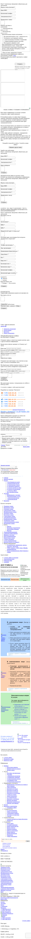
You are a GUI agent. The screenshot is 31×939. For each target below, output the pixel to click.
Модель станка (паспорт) (8, 7)
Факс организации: (6, 248)
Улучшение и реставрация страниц (13, 38)
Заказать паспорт (5, 465)
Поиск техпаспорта (9, 333)
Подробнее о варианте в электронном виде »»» (17, 654)
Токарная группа (5, 867)
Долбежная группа (6, 877)
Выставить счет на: (6, 215)
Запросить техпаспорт (10, 329)
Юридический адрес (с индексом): (10, 231)
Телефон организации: (7, 245)
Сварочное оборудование (7, 889)
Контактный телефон (6, 13)
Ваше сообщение (5, 165)
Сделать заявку (26, 920)
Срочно (4, 280)
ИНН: (3, 225)
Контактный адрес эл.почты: (9, 273)
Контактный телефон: (6, 270)
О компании (4, 906)
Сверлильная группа (6, 871)
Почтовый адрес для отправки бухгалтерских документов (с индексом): (13, 238)
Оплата (3, 902)
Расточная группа (5, 876)
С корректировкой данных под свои (13, 41)
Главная (3, 445)
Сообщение (4, 377)
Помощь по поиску (7, 843)
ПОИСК (3, 434)
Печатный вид (5, 32)
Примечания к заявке (6, 19)
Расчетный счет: (5, 263)
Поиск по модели (6, 844)
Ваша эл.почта (5, 351)
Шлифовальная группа (7, 873)
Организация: (5, 221)
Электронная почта (6, 16)
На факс (5, 283)
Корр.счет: (4, 260)
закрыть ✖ (3, 326)
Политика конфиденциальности (9, 897)
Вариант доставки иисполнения (6, 26)
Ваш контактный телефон (8, 350)
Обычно (4, 278)
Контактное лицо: (6, 266)
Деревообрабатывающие (7, 887)
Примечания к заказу (6, 195)
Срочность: (4, 277)
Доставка (3, 903)
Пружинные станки (6, 884)
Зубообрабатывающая (6, 880)
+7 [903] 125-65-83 (6, 917)
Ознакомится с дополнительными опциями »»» (20, 722)
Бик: (2, 257)
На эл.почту (12, 283)
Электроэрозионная (6, 883)
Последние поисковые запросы (10, 847)
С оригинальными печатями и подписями (15, 39)
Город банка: (5, 254)
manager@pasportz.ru (18, 409)
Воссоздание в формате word (11, 43)
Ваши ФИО (4, 10)
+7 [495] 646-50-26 (6, 919)
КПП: (3, 228)
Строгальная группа (6, 878)
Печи (2, 891)
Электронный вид (6, 29)
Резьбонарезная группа (7, 881)
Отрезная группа (5, 870)
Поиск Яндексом (6, 846)
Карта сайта (4, 899)
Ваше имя (3, 348)
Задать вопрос (7, 330)
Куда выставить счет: (6, 281)
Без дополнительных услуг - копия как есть (15, 36)
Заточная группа (5, 874)
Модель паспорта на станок (8, 353)
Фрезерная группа (5, 868)
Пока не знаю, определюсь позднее (12, 52)
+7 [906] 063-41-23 (6, 909)
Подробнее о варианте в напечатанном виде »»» (17, 689)
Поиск (2, 905)
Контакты (6, 331)
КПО (2, 886)
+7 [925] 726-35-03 (6, 910)
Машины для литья (6, 890)
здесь (14, 55)
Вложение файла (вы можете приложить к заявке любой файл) (14, 57)
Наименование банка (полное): (9, 251)
